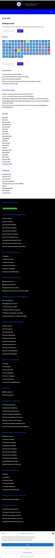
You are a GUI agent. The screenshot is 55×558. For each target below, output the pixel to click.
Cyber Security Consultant (9, 231)
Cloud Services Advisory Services (11, 515)
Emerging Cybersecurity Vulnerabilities (12, 183)
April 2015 (5, 154)
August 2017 (5, 145)
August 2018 (5, 138)
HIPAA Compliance (7, 392)
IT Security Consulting (8, 439)
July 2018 (4, 141)
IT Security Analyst (7, 480)
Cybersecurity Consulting (9, 224)
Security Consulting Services (10, 237)
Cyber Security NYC (7, 332)
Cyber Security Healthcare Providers (12, 417)
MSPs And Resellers (7, 188)
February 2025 (6, 122)
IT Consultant (6, 477)
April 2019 (5, 131)
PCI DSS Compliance (8, 395)
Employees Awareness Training (10, 499)
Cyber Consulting (7, 218)
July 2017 (4, 147)
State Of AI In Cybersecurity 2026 (11, 79)
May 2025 (5, 120)
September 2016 (7, 150)
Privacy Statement (30, 556)
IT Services (5, 363)
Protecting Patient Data (8, 405)
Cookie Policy (23, 556)
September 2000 (7, 164)
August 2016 (5, 152)
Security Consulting (7, 221)
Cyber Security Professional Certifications (13, 246)
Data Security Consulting (9, 445)
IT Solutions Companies (8, 265)
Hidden (4, 186)
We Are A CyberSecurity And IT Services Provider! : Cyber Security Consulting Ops (24, 105)
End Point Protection (42, 98)
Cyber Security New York (9, 338)
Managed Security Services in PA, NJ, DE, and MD (15, 290)
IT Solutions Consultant (8, 268)
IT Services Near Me (7, 370)
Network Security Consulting (10, 234)
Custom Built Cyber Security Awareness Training (15, 76)
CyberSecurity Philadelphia (9, 354)
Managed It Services (7, 281)
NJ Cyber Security (7, 326)
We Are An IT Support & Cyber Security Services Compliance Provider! (21, 81)
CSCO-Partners (6, 176)
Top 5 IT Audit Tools (7, 300)
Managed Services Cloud (9, 284)
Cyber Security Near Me (8, 335)
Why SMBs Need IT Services (10, 303)
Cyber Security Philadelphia (9, 350)
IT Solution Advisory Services (10, 509)
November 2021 (6, 124)
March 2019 (5, 134)
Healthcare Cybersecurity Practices (12, 420)
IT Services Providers (8, 379)
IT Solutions (5, 256)
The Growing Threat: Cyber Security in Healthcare (15, 426)
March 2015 (5, 157)
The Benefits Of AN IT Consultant (11, 310)
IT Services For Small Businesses (11, 382)
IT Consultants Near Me (8, 486)
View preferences (27, 552)
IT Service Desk (6, 366)
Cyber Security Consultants (9, 458)
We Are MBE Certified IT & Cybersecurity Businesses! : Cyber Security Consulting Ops (25, 101)
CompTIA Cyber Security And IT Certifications (20, 94)
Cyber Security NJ (7, 329)
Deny (27, 548)
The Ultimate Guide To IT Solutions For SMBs (14, 316)
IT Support (5, 474)
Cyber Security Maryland (9, 341)
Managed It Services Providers (10, 287)
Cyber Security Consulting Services (11, 243)
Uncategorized (6, 193)
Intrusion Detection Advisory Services (12, 518)
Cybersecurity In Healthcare (9, 408)
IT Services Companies (8, 376)
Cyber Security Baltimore (9, 347)
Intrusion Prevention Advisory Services (12, 521)
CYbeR (4, 94)
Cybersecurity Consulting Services (11, 240)
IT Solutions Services (8, 259)
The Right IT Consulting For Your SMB (12, 313)
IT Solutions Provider (8, 262)
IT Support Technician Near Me (10, 489)
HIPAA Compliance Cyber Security (11, 464)
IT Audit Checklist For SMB (9, 306)
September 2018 (7, 136)
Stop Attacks (5, 190)
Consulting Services (7, 107)
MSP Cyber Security (7, 436)
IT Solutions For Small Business (10, 271)
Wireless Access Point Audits (10, 83)
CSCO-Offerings (6, 174)
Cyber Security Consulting (9, 227)
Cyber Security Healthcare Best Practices (13, 423)
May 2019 (5, 129)
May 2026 (5, 117)
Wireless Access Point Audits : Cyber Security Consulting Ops (18, 98)
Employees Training (7, 103)
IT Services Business (7, 373)
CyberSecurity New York (9, 344)
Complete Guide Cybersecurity (10, 411)
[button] (53, 533)
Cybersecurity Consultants (9, 455)
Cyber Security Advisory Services (11, 512)
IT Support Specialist (8, 483)
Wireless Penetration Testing (10, 461)
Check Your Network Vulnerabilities (11, 74)
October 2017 (6, 143)
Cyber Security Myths (8, 181)
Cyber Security (6, 179)
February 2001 (6, 161)
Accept (27, 544)
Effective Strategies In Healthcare (11, 414)
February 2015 (6, 159)
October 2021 (6, 127)
